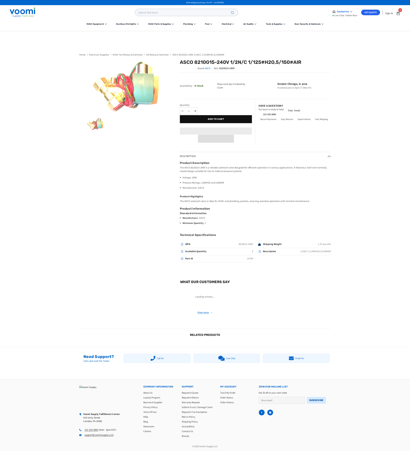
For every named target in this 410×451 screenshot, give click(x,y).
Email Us (299, 358)
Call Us (160, 358)
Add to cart (216, 119)
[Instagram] (270, 412)
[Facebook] (262, 412)
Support (187, 386)
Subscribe (316, 400)
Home (82, 54)
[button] (216, 139)
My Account (228, 386)
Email (297, 110)
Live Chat (230, 358)
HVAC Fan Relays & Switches (128, 54)
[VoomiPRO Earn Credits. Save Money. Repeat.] (205, 39)
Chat (290, 110)
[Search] (234, 12)
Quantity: (185, 104)
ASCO (207, 68)
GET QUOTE (371, 12)
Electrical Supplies (99, 54)
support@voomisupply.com (99, 434)
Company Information (158, 386)
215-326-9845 (269, 114)
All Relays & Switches (157, 54)
